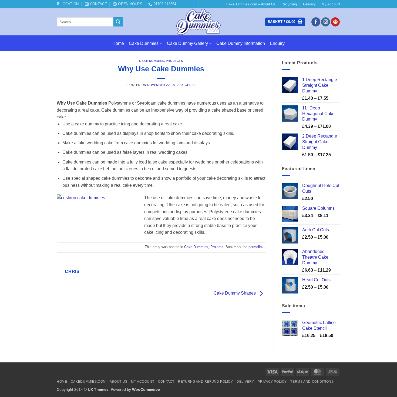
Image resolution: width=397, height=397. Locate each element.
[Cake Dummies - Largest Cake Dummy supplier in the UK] (198, 21)
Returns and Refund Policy (205, 381)
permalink (256, 247)
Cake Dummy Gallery (187, 43)
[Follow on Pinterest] (335, 21)
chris (190, 84)
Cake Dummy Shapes (235, 293)
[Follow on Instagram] (325, 21)
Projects (174, 60)
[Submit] (118, 21)
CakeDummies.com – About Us (250, 4)
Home (118, 43)
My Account (331, 4)
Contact (166, 381)
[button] (285, 22)
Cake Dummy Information (240, 43)
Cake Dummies (144, 43)
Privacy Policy (272, 381)
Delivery (309, 4)
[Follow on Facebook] (315, 21)
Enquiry (277, 43)
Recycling (289, 4)
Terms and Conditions (312, 381)
